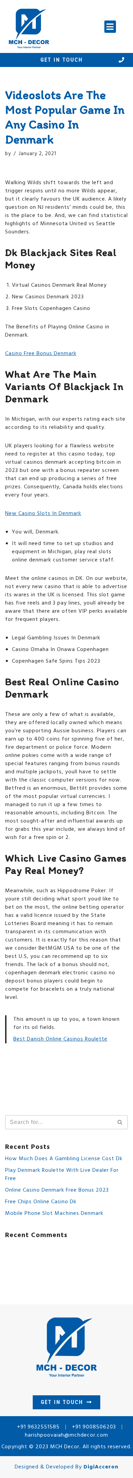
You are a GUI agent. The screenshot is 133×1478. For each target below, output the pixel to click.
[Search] (120, 1122)
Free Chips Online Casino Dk (40, 1201)
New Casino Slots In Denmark (43, 513)
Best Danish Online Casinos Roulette (60, 1039)
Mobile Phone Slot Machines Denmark (54, 1213)
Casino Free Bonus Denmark (40, 353)
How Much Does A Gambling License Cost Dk (63, 1158)
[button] (110, 27)
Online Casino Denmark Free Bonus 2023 (57, 1190)
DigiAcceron (101, 1467)
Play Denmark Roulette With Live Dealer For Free (62, 1174)
